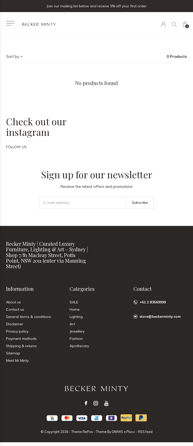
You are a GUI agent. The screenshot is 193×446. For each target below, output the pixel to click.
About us (13, 302)
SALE (74, 302)
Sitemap (13, 353)
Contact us (15, 309)
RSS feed (145, 432)
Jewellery (77, 331)
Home (75, 309)
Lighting (76, 316)
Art (72, 324)
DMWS (117, 432)
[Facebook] (86, 403)
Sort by (12, 56)
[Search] (174, 24)
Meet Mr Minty (17, 360)
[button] (10, 23)
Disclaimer (14, 324)
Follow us (16, 147)
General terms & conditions (28, 316)
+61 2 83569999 (152, 302)
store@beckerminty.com (160, 316)
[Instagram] (95, 403)
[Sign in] (163, 24)
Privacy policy (17, 331)
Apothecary (79, 346)
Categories (82, 288)
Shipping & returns (21, 346)
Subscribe (140, 202)
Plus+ (130, 432)
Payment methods (21, 338)
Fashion (76, 338)
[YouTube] (106, 403)
